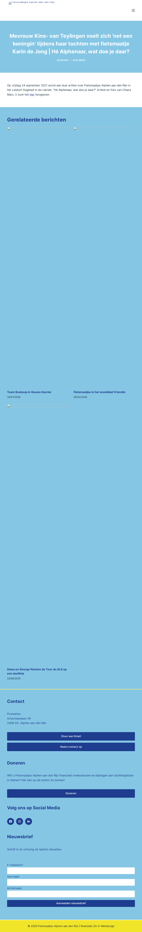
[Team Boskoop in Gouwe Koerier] (37, 256)
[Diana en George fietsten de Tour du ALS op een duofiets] (37, 534)
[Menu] (133, 10)
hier (32, 94)
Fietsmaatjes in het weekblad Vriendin (99, 392)
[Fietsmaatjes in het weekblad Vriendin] (104, 256)
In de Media (79, 60)
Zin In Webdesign (103, 926)
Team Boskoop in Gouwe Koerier (29, 392)
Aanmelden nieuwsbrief (71, 903)
